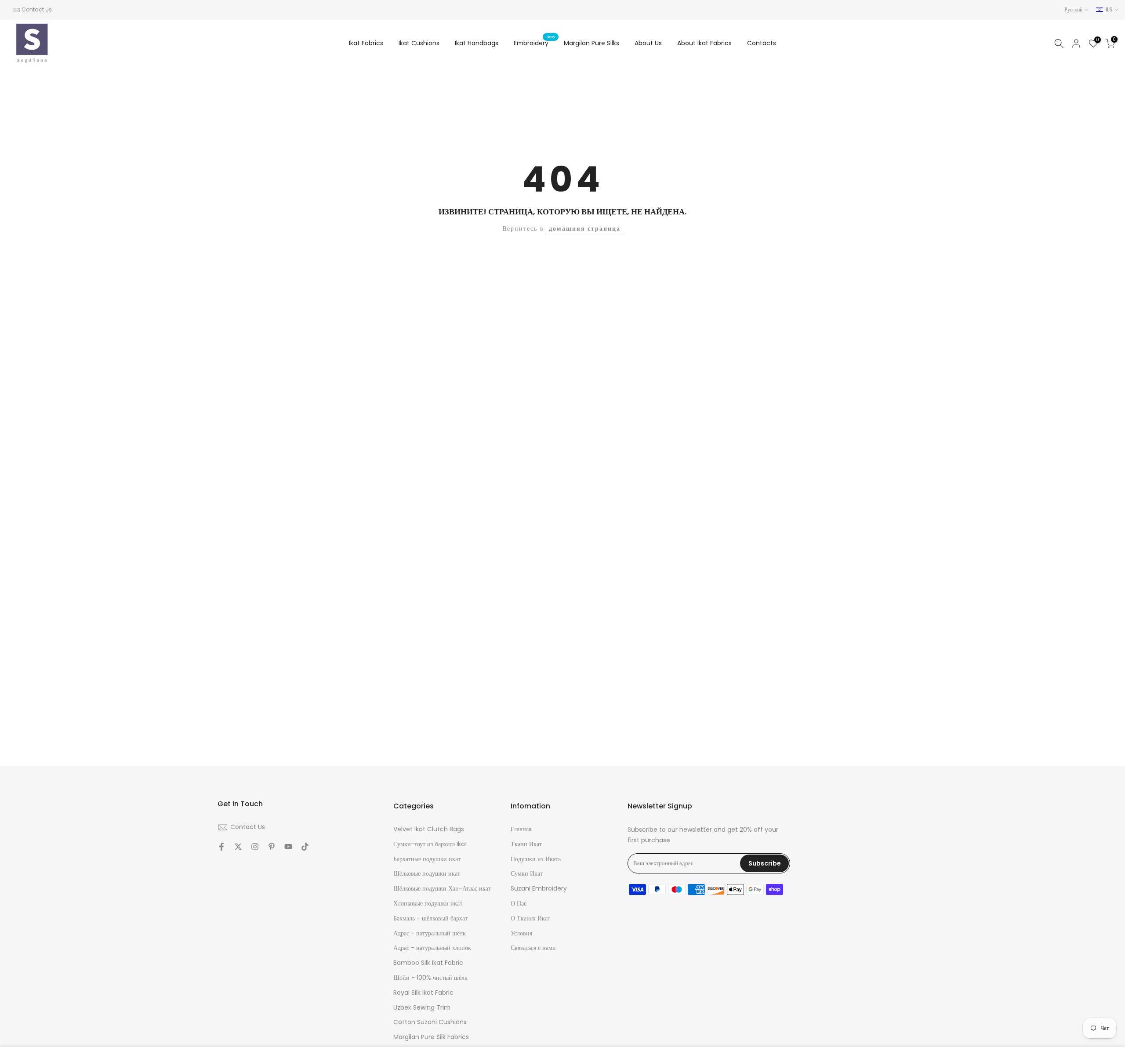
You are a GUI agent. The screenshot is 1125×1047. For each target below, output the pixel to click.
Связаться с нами (533, 948)
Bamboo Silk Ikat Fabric (428, 963)
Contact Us (37, 9)
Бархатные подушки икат (427, 859)
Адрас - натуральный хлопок (432, 948)
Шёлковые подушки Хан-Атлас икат (442, 888)
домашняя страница (585, 228)
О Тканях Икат (530, 918)
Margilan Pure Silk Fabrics (431, 1037)
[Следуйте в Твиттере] (238, 846)
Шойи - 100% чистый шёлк (430, 977)
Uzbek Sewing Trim (421, 1007)
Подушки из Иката (536, 859)
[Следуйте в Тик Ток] (305, 846)
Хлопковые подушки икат (427, 903)
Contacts (761, 43)
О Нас (518, 903)
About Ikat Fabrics (704, 43)
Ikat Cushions (419, 43)
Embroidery (534, 42)
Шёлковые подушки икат (426, 873)
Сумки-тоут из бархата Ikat (430, 844)
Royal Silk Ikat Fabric (423, 992)
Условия (521, 933)
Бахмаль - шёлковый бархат (430, 918)
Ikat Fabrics (366, 43)
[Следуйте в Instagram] (255, 846)
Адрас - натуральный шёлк (429, 933)
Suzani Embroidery (539, 888)
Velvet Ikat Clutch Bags (428, 829)
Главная (521, 829)
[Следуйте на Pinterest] (272, 846)
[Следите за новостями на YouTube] (288, 846)
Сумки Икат (527, 873)
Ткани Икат (526, 844)
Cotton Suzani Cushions (430, 1022)
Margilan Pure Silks (591, 43)
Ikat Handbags (476, 43)
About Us (648, 43)
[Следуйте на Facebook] (221, 846)
